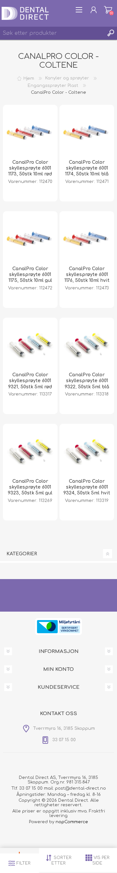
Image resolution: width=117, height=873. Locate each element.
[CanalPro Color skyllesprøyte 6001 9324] (87, 451)
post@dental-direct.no (80, 788)
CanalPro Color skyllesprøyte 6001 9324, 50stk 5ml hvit (86, 487)
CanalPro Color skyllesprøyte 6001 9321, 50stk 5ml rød (30, 380)
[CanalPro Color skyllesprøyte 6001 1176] (87, 239)
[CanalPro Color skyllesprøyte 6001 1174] (87, 132)
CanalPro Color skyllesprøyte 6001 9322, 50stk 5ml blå (87, 380)
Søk (110, 33)
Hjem (28, 78)
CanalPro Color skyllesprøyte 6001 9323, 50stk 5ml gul (30, 487)
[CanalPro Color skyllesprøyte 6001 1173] (30, 132)
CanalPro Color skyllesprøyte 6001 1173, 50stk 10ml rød (30, 168)
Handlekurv (108, 10)
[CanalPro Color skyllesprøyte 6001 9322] (87, 345)
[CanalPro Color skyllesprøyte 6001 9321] (30, 345)
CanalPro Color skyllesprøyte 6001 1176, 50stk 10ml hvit (87, 274)
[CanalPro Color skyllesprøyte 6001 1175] (30, 239)
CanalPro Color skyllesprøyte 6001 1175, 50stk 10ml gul (30, 274)
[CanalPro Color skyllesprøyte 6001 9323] (30, 451)
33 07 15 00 (31, 788)
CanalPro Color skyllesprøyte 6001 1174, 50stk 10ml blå (87, 168)
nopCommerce (72, 822)
